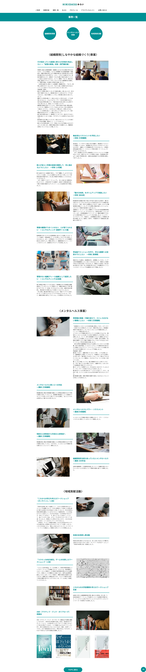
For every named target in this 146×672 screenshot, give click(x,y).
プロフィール (74, 10)
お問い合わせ (102, 10)
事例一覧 (56, 10)
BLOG (64, 10)
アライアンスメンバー (88, 10)
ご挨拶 (38, 10)
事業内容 (46, 10)
